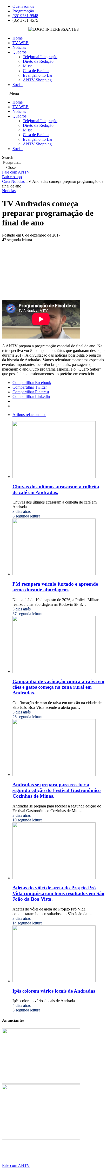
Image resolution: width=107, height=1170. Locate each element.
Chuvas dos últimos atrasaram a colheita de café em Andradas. (55, 489)
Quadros (19, 52)
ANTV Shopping (37, 80)
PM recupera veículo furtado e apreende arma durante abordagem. (55, 586)
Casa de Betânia (36, 70)
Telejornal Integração (40, 56)
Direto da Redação (38, 61)
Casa (6, 181)
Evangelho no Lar (37, 75)
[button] (53, 93)
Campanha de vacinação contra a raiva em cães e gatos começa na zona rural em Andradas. (58, 687)
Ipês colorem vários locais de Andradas (53, 991)
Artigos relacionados (29, 414)
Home (17, 38)
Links (20, 1157)
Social (17, 84)
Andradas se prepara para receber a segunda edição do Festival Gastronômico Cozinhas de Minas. (56, 790)
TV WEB (20, 43)
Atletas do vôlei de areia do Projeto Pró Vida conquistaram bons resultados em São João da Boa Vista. (58, 893)
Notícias (19, 47)
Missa (27, 66)
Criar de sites (72, 1157)
